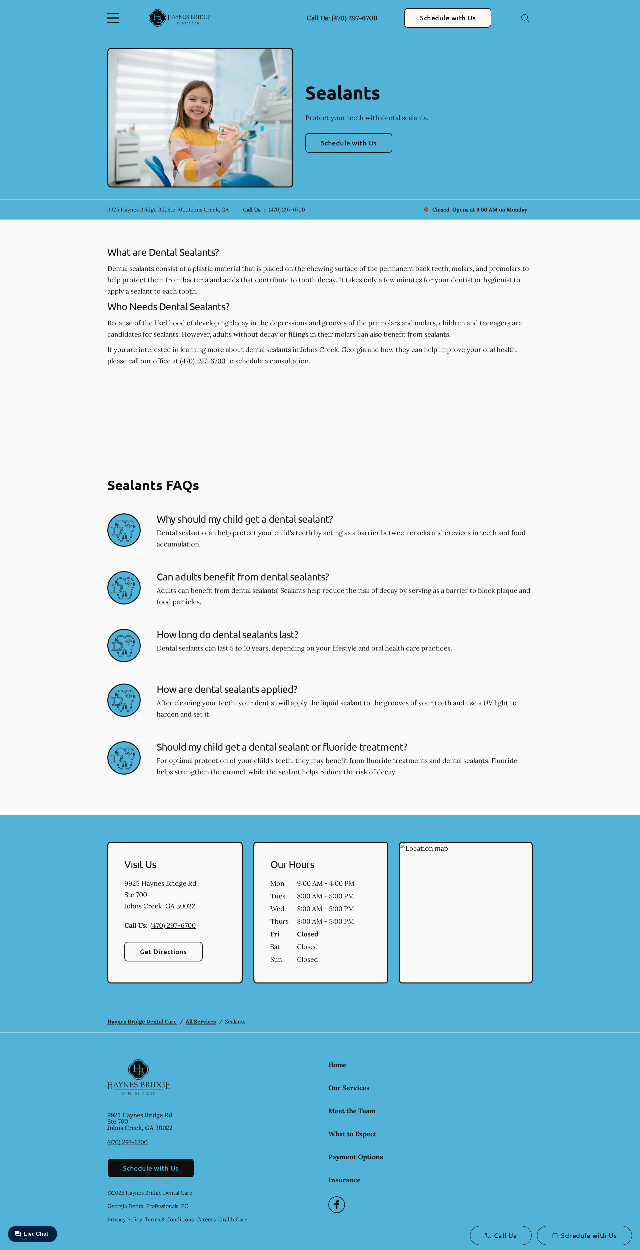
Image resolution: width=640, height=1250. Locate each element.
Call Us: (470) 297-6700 (342, 18)
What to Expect (352, 1134)
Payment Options (355, 1157)
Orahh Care (232, 1219)
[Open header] (114, 18)
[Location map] (466, 913)
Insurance (344, 1180)
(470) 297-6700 (287, 209)
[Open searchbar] (525, 18)
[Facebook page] (336, 1204)
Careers (206, 1219)
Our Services (349, 1088)
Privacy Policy (124, 1219)
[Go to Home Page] (180, 17)
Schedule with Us (448, 17)
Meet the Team (351, 1111)
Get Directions (163, 951)
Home (337, 1065)
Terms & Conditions (169, 1219)
